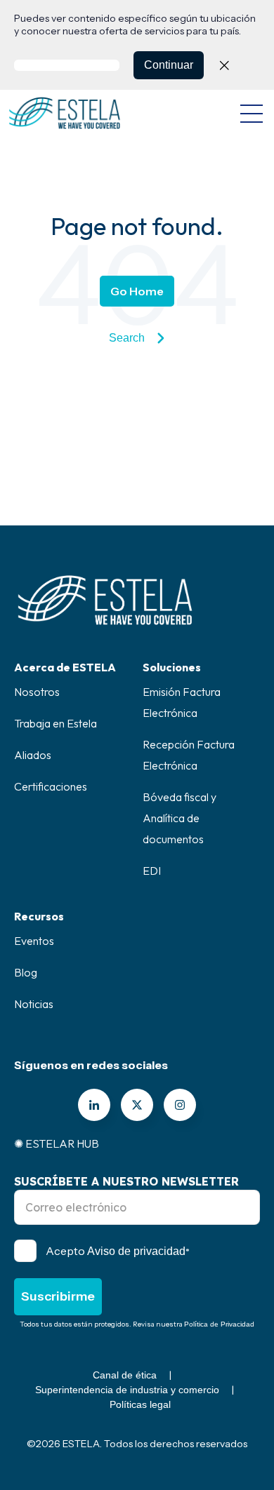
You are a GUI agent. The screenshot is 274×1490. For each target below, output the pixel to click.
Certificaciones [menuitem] (50, 786)
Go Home (137, 291)
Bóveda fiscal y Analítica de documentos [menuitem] (179, 818)
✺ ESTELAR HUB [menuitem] (56, 1143)
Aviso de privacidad (136, 1251)
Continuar (168, 65)
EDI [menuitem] (152, 871)
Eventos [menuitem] (34, 941)
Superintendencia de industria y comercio (127, 1389)
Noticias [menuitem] (33, 1004)
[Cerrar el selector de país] (224, 65)
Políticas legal (140, 1404)
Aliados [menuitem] (32, 755)
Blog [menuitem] (25, 972)
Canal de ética (125, 1375)
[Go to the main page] (64, 113)
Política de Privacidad (219, 1324)
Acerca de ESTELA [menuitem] (65, 667)
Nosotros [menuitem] (37, 692)
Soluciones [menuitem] (172, 667)
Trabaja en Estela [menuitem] (55, 723)
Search (127, 338)
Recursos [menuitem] (39, 916)
